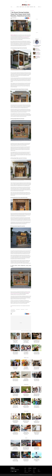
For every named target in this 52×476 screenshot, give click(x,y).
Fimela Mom (26, 411)
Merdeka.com (34, 472)
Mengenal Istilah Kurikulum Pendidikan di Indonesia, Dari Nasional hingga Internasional (26, 406)
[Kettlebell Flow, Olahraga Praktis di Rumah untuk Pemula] (34, 49)
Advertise (25, 471)
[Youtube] (15, 471)
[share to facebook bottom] (25, 313)
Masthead (25, 470)
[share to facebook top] (25, 18)
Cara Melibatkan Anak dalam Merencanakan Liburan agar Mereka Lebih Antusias (36, 341)
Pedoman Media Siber (26, 472)
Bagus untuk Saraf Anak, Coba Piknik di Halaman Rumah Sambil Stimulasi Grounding (15, 353)
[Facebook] (11, 471)
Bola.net (33, 470)
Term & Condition (29, 470)
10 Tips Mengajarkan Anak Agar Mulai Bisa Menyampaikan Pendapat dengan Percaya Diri (15, 421)
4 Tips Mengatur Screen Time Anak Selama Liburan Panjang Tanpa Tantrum (26, 353)
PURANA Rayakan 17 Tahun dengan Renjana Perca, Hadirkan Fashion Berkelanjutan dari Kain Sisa (15, 368)
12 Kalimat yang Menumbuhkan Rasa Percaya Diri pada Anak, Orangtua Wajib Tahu (15, 433)
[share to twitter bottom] (27, 313)
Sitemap (29, 471)
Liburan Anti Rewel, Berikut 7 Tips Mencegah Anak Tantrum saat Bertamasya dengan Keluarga (15, 341)
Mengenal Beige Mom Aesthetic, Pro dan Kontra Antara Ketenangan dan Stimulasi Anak (36, 433)
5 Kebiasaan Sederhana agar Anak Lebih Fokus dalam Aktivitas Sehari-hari (36, 421)
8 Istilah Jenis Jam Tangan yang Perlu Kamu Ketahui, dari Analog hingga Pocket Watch (15, 406)
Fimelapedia (26, 384)
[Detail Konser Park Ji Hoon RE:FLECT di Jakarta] (34, 57)
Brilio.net (38, 470)
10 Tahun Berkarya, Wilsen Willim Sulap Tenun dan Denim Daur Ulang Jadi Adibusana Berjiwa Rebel (36, 379)
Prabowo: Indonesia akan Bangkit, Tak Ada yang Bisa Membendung (36, 460)
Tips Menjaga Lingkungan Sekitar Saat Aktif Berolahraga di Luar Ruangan (26, 379)
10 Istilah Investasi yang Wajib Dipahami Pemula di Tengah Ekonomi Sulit (15, 395)
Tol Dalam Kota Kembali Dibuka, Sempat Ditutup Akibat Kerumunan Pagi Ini (15, 448)
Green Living (26, 357)
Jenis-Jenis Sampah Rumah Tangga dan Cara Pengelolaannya (36, 406)
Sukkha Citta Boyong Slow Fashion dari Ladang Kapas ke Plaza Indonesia (37, 368)
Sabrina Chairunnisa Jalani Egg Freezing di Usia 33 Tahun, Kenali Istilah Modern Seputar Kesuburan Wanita (37, 395)
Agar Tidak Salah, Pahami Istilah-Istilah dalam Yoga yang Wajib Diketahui (26, 395)
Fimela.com (34, 471)
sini (11, 306)
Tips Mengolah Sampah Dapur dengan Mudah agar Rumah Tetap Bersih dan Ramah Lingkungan (26, 368)
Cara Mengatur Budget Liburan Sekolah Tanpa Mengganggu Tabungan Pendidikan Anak (26, 341)
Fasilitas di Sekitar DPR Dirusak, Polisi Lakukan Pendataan (36, 448)
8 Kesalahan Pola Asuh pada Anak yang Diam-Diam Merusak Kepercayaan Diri (26, 421)
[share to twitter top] (27, 18)
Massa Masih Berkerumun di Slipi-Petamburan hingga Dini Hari (15, 460)
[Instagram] (12, 471)
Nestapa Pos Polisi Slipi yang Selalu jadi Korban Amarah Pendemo (26, 460)
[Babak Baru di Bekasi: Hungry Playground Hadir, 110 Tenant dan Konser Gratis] (34, 53)
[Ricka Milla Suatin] (11, 18)
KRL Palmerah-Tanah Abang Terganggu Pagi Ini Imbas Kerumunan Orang (26, 448)
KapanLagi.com (39, 471)
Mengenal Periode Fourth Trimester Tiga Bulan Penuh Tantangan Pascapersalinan (26, 433)
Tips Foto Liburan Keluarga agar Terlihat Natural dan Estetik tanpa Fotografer (37, 353)
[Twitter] (14, 471)
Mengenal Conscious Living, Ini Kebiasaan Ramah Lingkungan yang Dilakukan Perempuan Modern (15, 379)
